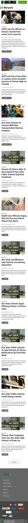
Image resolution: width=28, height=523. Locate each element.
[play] (2, 521)
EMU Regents (6, 496)
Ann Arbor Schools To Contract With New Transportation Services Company (12, 126)
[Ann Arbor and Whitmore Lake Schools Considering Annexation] (13, 247)
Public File (5, 492)
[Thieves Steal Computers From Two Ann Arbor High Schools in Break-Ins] (13, 423)
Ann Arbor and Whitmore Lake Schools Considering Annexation (13, 262)
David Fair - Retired (5, 134)
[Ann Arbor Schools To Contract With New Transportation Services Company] (13, 111)
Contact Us (5, 489)
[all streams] (26, 521)
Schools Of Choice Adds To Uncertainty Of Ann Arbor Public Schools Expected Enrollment (13, 173)
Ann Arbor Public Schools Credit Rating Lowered (13, 395)
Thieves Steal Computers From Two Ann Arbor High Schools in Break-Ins (12, 438)
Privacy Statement (7, 486)
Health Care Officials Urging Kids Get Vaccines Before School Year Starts (14, 218)
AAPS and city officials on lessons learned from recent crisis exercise (13, 32)
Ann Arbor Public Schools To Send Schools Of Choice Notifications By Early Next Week (13, 351)
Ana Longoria (4, 37)
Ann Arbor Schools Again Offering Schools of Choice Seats (13, 306)
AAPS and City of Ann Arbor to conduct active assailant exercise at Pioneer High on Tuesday (14, 80)
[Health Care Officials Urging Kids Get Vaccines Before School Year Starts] (13, 204)
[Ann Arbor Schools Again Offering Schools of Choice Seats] (13, 291)
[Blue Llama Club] (16, 512)
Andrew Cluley (4, 180)
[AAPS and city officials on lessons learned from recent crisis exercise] (13, 17)
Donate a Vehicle (7, 483)
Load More (14, 462)
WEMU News (4, 26)
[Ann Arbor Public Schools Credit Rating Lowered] (13, 382)
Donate (23, 2)
